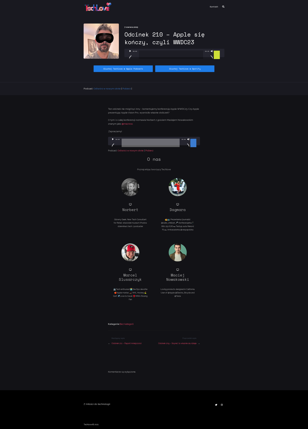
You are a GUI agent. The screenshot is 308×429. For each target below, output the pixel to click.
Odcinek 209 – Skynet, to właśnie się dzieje (177, 343)
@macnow (127, 124)
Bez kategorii (126, 324)
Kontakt (214, 6)
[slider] (217, 51)
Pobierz (126, 88)
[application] (174, 53)
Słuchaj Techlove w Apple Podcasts (123, 68)
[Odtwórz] (130, 54)
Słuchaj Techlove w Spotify (184, 68)
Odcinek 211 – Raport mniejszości (126, 343)
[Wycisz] (212, 54)
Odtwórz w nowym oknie (107, 88)
